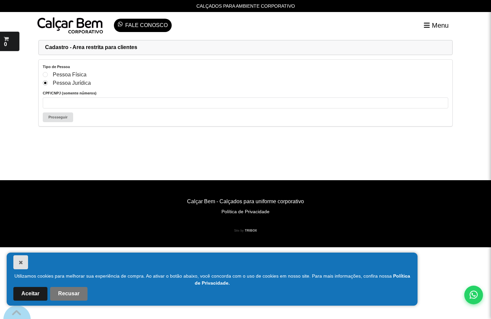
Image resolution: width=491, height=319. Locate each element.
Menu (439, 25)
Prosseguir (57, 117)
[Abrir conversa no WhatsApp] (473, 295)
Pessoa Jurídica (72, 83)
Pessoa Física (70, 74)
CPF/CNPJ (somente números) (70, 93)
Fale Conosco (146, 25)
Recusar (68, 293)
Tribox (251, 230)
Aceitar (30, 293)
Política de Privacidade (245, 211)
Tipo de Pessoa (56, 67)
